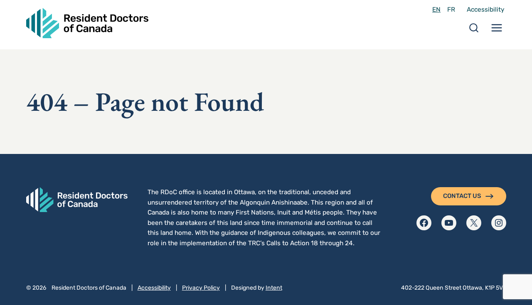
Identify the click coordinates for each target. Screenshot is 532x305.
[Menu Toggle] (496, 30)
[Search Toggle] (474, 30)
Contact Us (462, 196)
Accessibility (485, 9)
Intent (274, 287)
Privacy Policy (201, 287)
